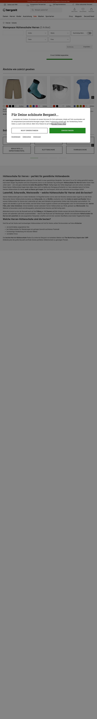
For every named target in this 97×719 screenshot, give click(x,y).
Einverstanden (67, 130)
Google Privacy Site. (59, 124)
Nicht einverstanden (29, 130)
